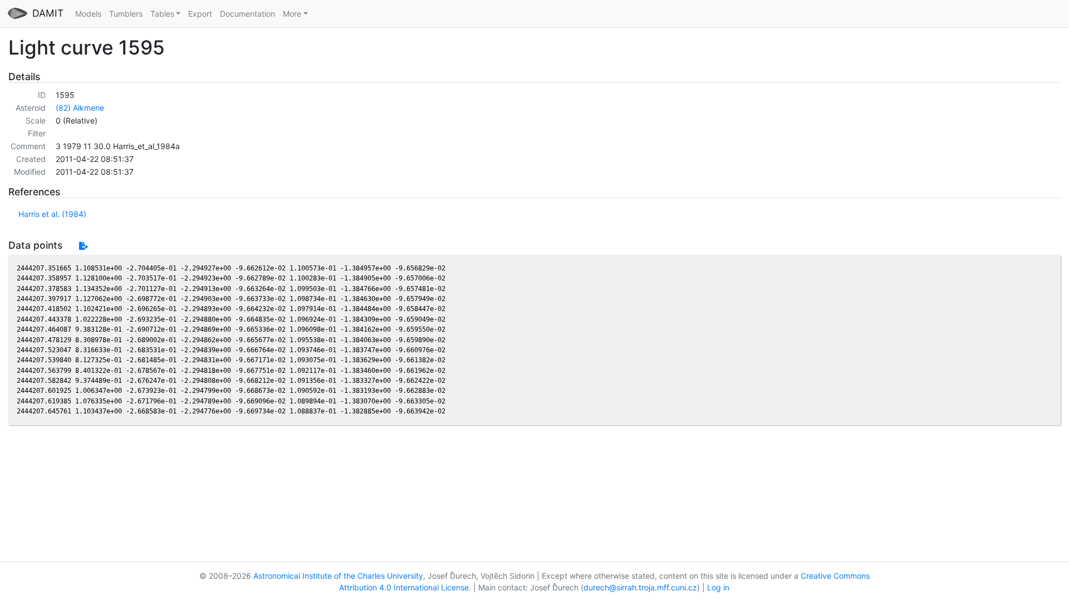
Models (88, 13)
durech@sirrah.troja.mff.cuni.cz (640, 587)
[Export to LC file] (83, 245)
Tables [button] (162, 13)
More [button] (292, 13)
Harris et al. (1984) (52, 214)
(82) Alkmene (80, 107)
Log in (718, 587)
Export (200, 13)
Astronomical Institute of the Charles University (338, 575)
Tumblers (126, 13)
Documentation (247, 13)
